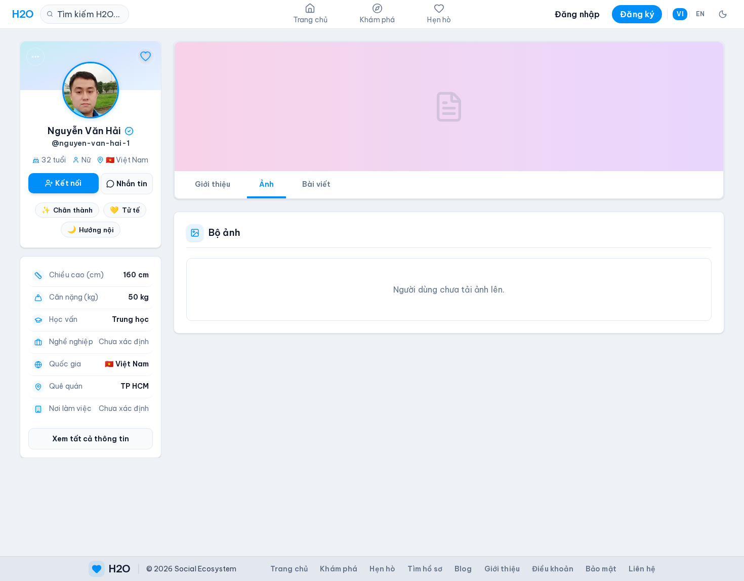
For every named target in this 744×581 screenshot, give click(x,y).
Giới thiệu (213, 184)
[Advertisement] (449, 437)
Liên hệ (642, 568)
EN (700, 14)
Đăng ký (637, 14)
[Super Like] (146, 57)
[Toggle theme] (723, 14)
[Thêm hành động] (35, 57)
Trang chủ (289, 568)
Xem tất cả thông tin (90, 438)
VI (680, 14)
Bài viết (316, 184)
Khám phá (338, 568)
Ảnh (266, 184)
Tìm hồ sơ (424, 568)
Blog (463, 568)
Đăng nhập (577, 14)
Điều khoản (552, 568)
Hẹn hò (382, 568)
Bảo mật (601, 568)
